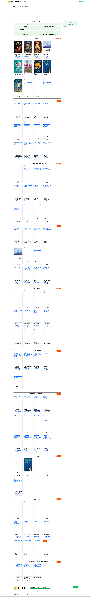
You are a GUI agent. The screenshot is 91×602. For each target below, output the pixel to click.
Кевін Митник (36, 181)
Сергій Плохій (46, 138)
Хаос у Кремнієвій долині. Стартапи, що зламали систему (37, 218)
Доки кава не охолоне (27, 535)
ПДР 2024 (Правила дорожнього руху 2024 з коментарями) (18, 578)
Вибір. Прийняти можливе (18, 117)
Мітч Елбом (26, 555)
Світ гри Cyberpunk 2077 (37, 93)
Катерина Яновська (18, 75)
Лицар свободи (37, 428)
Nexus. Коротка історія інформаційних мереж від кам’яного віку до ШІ (18, 386)
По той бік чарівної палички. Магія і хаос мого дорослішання (37, 261)
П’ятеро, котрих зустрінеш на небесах (27, 554)
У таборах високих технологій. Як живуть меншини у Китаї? (18, 367)
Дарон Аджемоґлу (47, 118)
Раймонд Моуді (17, 555)
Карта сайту (54, 589)
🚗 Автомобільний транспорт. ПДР (49, 34)
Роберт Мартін (17, 181)
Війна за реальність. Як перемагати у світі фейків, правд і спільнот (18, 218)
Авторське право (55, 591)
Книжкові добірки (55, 4)
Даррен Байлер (17, 368)
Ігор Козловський (47, 555)
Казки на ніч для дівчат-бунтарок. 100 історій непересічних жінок (47, 93)
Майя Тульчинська (37, 536)
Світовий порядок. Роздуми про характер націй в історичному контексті (47, 429)
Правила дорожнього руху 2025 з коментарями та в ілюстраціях (27, 578)
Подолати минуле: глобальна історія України (37, 156)
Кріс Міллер (46, 181)
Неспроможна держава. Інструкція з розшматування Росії (18, 449)
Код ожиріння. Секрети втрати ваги (47, 343)
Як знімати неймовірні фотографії (46, 55)
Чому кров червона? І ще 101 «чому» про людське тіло (27, 93)
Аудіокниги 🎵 (70, 22)
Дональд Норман (27, 243)
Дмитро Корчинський (37, 555)
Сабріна (45, 366)
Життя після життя (17, 554)
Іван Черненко (36, 325)
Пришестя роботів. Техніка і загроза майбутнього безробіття (47, 199)
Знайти (81, 1)
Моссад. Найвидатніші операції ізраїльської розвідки (17, 136)
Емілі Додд (26, 95)
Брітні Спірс (17, 282)
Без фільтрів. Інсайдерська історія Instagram (37, 367)
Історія (25, 26)
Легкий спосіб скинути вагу (46, 324)
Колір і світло (27, 73)
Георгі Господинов (47, 536)
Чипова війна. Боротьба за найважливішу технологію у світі (47, 179)
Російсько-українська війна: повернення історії (27, 449)
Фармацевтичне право (47, 472)
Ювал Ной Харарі (37, 138)
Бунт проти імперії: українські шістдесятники (46, 156)
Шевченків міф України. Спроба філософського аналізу (27, 281)
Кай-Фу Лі (16, 200)
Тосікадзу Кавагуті (18, 536)
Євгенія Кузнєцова (47, 243)
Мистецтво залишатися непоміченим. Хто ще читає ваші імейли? (37, 179)
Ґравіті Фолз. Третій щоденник (37, 55)
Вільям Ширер (36, 450)
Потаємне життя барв (47, 261)
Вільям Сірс (17, 325)
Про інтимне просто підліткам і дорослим (18, 74)
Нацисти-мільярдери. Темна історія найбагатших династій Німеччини (46, 449)
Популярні (41, 4)
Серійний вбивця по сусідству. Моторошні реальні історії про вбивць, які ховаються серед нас (18, 492)
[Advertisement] (41, 14)
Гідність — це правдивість (46, 554)
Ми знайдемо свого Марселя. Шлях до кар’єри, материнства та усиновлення (18, 472)
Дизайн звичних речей (27, 242)
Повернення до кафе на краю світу (18, 515)
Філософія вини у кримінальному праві (37, 472)
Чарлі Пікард (26, 75)
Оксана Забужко (27, 282)
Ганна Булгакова (37, 75)
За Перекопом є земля (37, 117)
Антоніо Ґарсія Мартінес (28, 368)
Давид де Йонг (46, 450)
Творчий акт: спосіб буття (26, 261)
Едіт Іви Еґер (17, 118)
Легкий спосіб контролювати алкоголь (37, 343)
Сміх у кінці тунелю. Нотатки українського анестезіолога (37, 324)
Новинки (47, 4)
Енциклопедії (25, 24)
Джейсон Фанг (46, 344)
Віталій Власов (27, 157)
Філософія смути (37, 553)
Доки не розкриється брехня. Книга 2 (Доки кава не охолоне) (18, 535)
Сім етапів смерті (27, 323)
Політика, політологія (49, 26)
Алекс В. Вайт (36, 282)
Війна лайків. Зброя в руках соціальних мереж (27, 218)
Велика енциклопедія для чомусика (37, 74)
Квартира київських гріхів (37, 515)
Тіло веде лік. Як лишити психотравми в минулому (18, 304)
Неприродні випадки (26, 304)
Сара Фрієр (36, 368)
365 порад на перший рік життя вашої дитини (37, 304)
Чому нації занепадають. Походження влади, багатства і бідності (47, 117)
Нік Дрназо (45, 368)
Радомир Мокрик (46, 157)
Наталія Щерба (26, 56)
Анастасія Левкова (37, 118)
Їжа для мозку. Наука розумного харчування (18, 343)
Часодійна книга (27, 54)
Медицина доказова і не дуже (27, 343)
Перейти (58, 38)
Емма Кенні (17, 493)
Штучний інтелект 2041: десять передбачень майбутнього (18, 199)
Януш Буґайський (18, 450)
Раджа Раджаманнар (37, 200)
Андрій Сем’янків (27, 344)
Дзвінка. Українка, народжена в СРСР (47, 281)
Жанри (33, 4)
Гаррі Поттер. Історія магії (17, 55)
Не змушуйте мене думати (26, 199)
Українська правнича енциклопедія (46, 74)
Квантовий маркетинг (36, 199)
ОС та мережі (49, 24)
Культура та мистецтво (26, 31)
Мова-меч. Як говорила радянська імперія (46, 242)
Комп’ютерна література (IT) (25, 29)
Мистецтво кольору (17, 242)
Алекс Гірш (36, 56)
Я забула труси (37, 534)
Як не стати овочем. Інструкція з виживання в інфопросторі (27, 179)
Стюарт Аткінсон (17, 95)
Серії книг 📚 (70, 24)
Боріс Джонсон (26, 411)
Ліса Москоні (17, 344)
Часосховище (46, 534)
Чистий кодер (17, 179)
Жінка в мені (17, 280)
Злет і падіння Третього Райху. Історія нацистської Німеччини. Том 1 (37, 449)
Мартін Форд (46, 200)
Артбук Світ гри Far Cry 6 (47, 218)
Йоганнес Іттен (17, 243)
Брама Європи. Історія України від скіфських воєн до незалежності (47, 136)
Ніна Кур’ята (46, 282)
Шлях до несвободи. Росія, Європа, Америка (28, 136)
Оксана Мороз (26, 181)
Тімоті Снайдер (27, 138)
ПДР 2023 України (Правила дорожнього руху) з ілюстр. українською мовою (37, 578)
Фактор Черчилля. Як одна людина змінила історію (27, 410)
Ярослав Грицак (36, 157)
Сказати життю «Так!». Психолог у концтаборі (27, 117)
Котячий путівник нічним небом (18, 93)
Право (49, 29)
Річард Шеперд (27, 325)
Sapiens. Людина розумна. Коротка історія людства (37, 136)
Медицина (25, 34)
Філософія (49, 31)
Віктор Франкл (26, 118)
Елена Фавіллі (46, 95)
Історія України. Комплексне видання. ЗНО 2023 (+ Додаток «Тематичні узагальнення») (27, 156)
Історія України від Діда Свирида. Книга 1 (18, 156)
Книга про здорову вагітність (17, 324)
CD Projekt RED (36, 95)
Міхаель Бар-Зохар (18, 138)
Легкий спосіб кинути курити (46, 304)
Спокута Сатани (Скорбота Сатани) (47, 515)
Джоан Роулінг (17, 56)
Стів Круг (26, 200)
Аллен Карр (46, 325)
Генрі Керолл (46, 56)
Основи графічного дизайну (36, 281)
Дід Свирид (17, 157)
